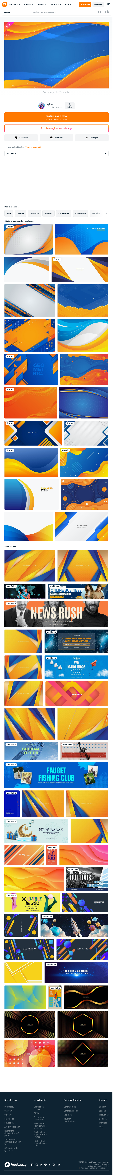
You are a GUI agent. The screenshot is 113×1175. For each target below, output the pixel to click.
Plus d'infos (11, 152)
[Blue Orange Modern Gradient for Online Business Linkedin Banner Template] (78, 590)
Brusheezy (9, 1105)
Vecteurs (13, 4)
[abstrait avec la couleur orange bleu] (82, 334)
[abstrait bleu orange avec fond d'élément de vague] (84, 493)
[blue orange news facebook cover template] (76, 640)
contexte (34, 212)
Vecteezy (8, 1109)
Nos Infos (66, 1113)
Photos (27, 4)
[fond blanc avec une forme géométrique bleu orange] (81, 525)
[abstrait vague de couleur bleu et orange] (28, 525)
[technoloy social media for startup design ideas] (24, 590)
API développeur (12, 1125)
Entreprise (9, 1117)
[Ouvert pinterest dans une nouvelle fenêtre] (45, 1163)
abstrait (48, 212)
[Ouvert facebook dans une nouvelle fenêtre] (32, 1163)
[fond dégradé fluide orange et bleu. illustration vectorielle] (84, 460)
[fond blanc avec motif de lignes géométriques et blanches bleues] (86, 431)
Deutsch (101, 1117)
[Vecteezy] (4, 4)
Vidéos (41, 4)
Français (101, 1121)
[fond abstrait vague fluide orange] (30, 401)
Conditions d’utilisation (97, 1163)
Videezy (7, 1113)
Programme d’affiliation (38, 1117)
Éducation (9, 1121)
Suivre (69, 107)
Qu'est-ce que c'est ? (33, 147)
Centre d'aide (68, 1105)
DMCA (36, 1112)
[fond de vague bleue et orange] (31, 460)
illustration (80, 212)
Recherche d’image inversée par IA (11, 1132)
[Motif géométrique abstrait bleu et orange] (31, 368)
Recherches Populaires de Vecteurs (39, 1124)
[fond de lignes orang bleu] (29, 299)
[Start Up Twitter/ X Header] (76, 971)
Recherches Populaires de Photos (39, 1133)
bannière (96, 212)
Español (100, 1109)
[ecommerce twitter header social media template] (31, 750)
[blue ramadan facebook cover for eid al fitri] (36, 830)
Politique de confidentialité (95, 1164)
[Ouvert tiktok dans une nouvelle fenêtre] (50, 1163)
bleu (9, 212)
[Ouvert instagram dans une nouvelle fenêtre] (37, 1163)
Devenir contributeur (68, 1118)
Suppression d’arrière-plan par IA (10, 1140)
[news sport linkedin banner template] (56, 613)
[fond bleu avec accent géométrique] (83, 401)
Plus (67, 4)
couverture (63, 212)
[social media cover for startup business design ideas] (76, 666)
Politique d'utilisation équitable (91, 1166)
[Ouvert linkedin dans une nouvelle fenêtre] (41, 1163)
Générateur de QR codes (11, 1148)
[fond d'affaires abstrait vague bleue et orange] (26, 268)
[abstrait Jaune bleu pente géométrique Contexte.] (25, 996)
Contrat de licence (38, 1106)
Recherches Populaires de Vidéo (39, 1142)
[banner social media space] (74, 924)
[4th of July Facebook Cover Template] (84, 750)
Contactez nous (69, 1109)
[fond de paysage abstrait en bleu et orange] (82, 299)
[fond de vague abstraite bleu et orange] (84, 368)
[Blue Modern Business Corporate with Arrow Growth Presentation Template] (87, 878)
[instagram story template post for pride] (55, 996)
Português (102, 1113)
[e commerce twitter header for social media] (32, 901)
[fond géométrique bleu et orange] (29, 334)
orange (20, 212)
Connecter (98, 4)
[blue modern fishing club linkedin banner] (56, 774)
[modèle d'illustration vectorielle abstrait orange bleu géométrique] (80, 268)
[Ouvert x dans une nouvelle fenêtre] (54, 1163)
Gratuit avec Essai (56, 117)
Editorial (55, 4)
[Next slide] (102, 212)
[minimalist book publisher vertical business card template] (51, 853)
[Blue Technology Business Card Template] (12, 802)
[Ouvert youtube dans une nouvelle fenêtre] (59, 1163)
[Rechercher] (99, 12)
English (100, 1105)
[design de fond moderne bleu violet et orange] (81, 238)
